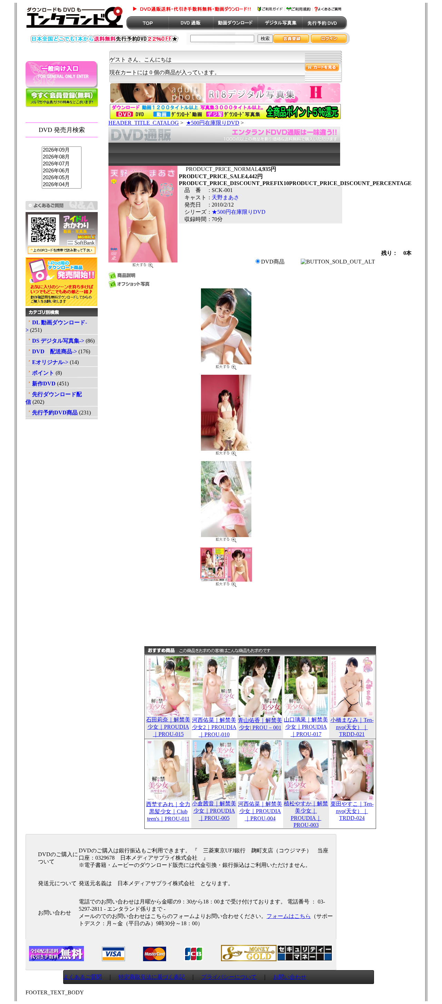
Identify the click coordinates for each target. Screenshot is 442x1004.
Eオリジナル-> (50, 362)
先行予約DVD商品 (55, 412)
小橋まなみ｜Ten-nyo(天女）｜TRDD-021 (352, 727)
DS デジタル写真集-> (58, 341)
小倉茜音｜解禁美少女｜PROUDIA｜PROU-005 (214, 811)
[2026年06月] (61, 171)
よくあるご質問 (82, 977)
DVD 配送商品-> (54, 351)
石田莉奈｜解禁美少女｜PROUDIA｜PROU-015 (168, 727)
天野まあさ (225, 197)
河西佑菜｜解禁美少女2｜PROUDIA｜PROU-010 (214, 727)
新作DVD (44, 383)
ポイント (43, 373)
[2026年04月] (61, 184)
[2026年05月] (61, 177)
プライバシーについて (229, 977)
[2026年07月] (61, 164)
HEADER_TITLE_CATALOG (143, 123)
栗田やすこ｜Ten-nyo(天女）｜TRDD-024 (352, 811)
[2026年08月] (61, 157)
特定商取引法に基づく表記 (151, 977)
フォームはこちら (289, 916)
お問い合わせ (289, 977)
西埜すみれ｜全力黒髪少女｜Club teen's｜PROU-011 (168, 811)
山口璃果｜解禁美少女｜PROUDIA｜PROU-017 (306, 727)
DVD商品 (273, 262)
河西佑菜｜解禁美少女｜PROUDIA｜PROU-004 (260, 811)
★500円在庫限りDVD (212, 123)
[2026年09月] (61, 150)
